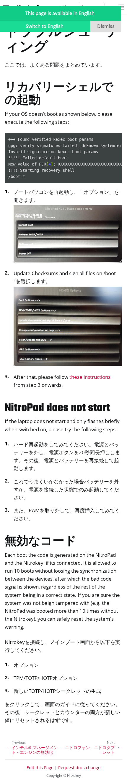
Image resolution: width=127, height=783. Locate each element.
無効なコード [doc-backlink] (40, 541)
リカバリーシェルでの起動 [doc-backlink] (59, 94)
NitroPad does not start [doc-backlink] (57, 408)
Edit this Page (40, 767)
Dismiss (106, 26)
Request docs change (79, 767)
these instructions (89, 377)
